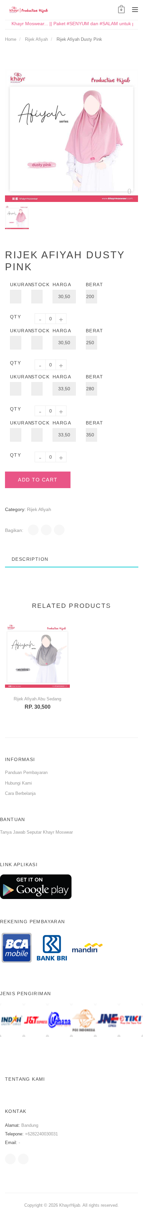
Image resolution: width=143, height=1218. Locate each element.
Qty (15, 316)
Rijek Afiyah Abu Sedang (37, 698)
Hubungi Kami (18, 783)
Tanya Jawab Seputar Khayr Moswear (36, 832)
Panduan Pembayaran (26, 772)
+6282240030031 (41, 1133)
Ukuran (15, 284)
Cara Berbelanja (20, 793)
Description (30, 559)
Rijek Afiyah (36, 39)
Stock (37, 284)
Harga (62, 284)
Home (10, 39)
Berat (91, 284)
